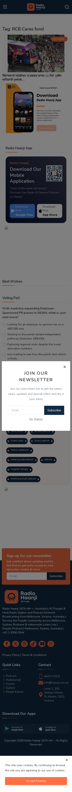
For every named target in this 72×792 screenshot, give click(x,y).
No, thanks (36, 419)
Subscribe (54, 410)
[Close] (64, 366)
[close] (67, 760)
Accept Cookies (36, 781)
